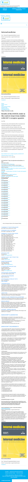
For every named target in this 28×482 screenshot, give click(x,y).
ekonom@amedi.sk (8, 270)
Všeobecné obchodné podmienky (16, 471)
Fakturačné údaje (19, 472)
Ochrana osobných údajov (10, 472)
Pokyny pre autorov (5, 108)
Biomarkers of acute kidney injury (7, 164)
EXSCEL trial (10, 155)
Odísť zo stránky (5, 9)
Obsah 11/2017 (4, 104)
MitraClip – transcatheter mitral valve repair (9, 176)
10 (4, 181)
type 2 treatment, (4, 153)
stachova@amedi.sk (8, 255)
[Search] (26, 25)
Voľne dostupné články (5, 106)
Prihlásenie (3, 15)
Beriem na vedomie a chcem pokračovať (18, 9)
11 (3, 181)
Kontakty (7, 471)
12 (2, 181)
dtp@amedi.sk (7, 259)
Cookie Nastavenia (6, 480)
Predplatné (3, 99)
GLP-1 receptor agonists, (13, 153)
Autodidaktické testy (5, 109)
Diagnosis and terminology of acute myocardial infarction (12, 166)
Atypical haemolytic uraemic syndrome (9, 174)
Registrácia (8, 15)
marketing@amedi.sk (8, 264)
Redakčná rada (4, 107)
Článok (2, 103)
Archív (2, 105)
